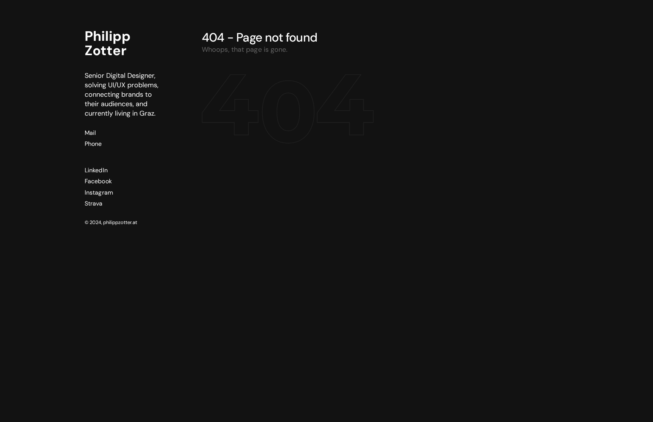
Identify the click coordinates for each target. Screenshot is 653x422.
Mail (90, 133)
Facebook (98, 181)
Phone (93, 144)
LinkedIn (96, 170)
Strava (94, 203)
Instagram (99, 192)
